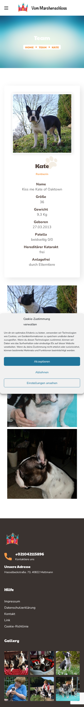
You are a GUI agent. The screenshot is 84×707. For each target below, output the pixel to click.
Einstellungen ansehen (42, 383)
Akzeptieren (42, 361)
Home (29, 47)
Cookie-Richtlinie (16, 626)
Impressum (12, 601)
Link (7, 620)
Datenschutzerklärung (19, 608)
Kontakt (9, 614)
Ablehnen (42, 372)
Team (42, 47)
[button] (78, 8)
